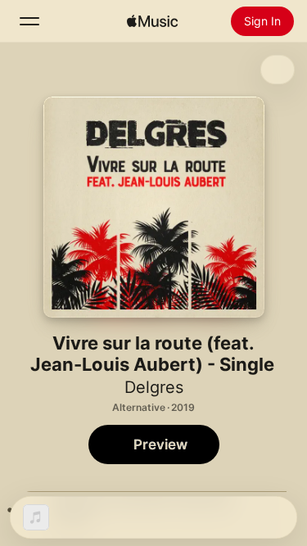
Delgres (153, 387)
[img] (152, 21)
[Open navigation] (29, 21)
